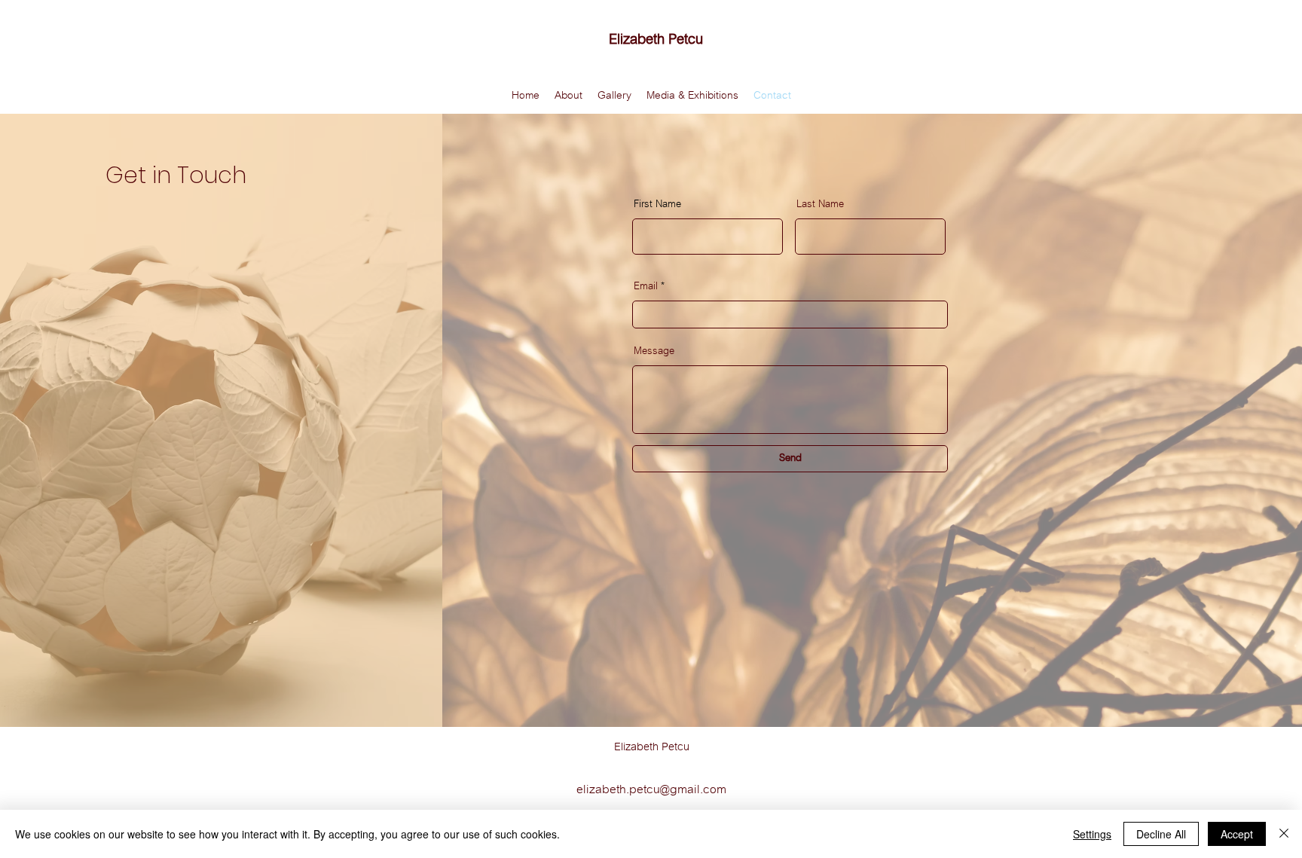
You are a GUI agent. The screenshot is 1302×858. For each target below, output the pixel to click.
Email (646, 286)
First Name (657, 204)
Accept (1237, 833)
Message (654, 351)
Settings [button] (1092, 833)
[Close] (1284, 834)
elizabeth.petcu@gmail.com (651, 789)
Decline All (1161, 833)
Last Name (820, 204)
